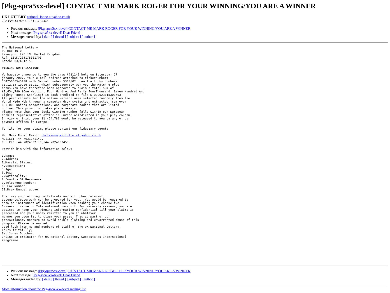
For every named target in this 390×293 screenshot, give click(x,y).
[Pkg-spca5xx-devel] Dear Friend (56, 32)
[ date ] (47, 37)
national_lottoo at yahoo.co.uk (48, 17)
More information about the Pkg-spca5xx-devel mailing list (44, 289)
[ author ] (88, 37)
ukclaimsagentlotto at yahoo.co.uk (71, 135)
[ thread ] (59, 37)
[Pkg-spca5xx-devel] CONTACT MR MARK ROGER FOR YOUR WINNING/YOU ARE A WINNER (114, 28)
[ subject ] (74, 37)
